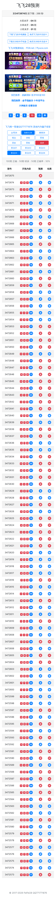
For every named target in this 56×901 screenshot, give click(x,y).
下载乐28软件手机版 (18, 41)
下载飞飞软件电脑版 (17, 34)
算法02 (28, 148)
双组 (28, 143)
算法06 (42, 153)
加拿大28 (28, 132)
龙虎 (42, 143)
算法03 (42, 148)
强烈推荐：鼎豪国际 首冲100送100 (28, 95)
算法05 (28, 153)
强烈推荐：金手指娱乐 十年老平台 (28, 100)
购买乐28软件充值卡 (38, 41)
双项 (42, 138)
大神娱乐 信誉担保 (28, 105)
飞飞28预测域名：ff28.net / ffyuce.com (28, 48)
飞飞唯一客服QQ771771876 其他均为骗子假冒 (28, 126)
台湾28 (14, 132)
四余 (14, 143)
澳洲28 (42, 132)
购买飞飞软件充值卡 (38, 34)
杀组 (28, 138)
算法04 (14, 153)
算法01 (14, 148)
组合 (14, 138)
